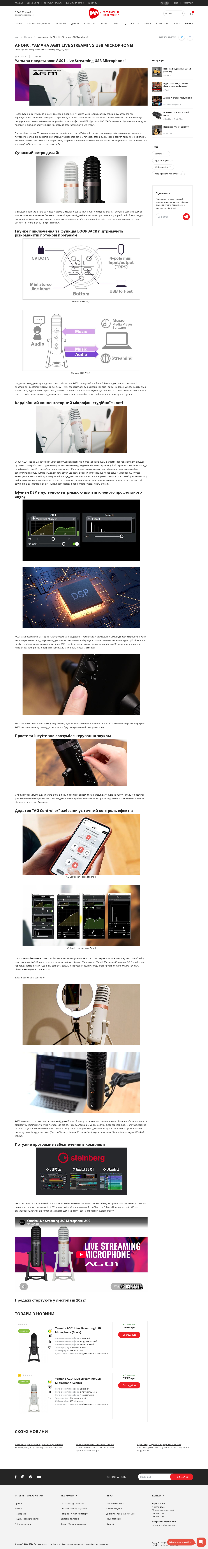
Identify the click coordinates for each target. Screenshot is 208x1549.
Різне (177, 23)
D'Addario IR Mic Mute (174, 119)
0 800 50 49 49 (23, 12)
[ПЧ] (50, 1336)
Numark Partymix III (173, 104)
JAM (16, 37)
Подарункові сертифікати (27, 1518)
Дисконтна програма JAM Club (120, 1513)
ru (162, 3)
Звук (116, 23)
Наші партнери (113, 1518)
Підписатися (182, 1476)
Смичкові (89, 23)
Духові (75, 23)
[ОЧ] (50, 1331)
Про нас (19, 3)
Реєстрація (188, 3)
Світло (135, 23)
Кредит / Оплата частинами (73, 1524)
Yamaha (161, 153)
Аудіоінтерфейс (164, 160)
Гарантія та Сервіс (75, 3)
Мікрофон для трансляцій (168, 173)
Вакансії (110, 1524)
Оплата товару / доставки (72, 1503)
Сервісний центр (114, 1508)
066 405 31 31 (158, 1516)
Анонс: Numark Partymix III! (177, 97)
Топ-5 (167, 90)
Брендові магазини (115, 1503)
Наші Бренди (21, 1513)
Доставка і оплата (53, 3)
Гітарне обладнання (38, 23)
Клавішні (61, 23)
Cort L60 (168, 133)
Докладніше (129, 1334)
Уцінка (189, 23)
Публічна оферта (23, 1524)
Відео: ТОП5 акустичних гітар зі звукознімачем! (175, 85)
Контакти (92, 3)
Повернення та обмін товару (74, 1513)
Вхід (176, 3)
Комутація (162, 23)
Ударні (104, 23)
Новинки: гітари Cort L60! (176, 126)
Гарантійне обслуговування (74, 1508)
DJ (125, 23)
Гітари (18, 23)
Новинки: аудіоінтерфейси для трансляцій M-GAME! (39, 1444)
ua (167, 3)
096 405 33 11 (158, 1513)
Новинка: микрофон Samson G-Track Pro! (95, 1444)
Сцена (147, 23)
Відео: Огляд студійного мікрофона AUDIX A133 (159, 1444)
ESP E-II (168, 75)
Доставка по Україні (70, 1518)
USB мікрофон (163, 167)
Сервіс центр (33, 3)
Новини (28, 37)
